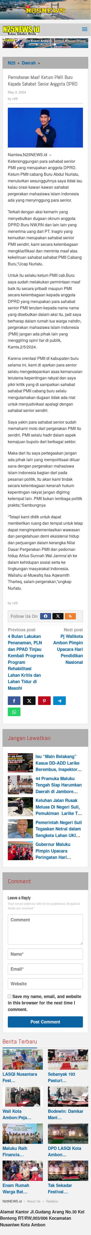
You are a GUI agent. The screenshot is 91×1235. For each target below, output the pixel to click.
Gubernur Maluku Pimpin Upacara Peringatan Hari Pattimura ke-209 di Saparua (55, 857)
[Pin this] (44, 700)
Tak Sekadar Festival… (60, 1188)
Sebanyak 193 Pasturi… (61, 1077)
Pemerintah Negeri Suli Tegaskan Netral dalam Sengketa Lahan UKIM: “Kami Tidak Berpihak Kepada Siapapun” (59, 835)
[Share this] (14, 700)
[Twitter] (58, 616)
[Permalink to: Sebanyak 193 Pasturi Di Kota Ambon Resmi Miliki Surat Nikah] (68, 1059)
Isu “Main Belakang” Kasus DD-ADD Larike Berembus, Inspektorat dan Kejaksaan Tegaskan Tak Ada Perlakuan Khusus (58, 772)
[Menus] (84, 29)
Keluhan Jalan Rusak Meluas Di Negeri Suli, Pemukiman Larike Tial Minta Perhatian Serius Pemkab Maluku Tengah (59, 813)
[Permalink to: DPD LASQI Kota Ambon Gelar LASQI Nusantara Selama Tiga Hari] (68, 1134)
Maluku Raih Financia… (15, 1151)
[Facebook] (45, 616)
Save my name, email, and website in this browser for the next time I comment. (44, 1002)
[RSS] (70, 616)
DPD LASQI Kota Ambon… (64, 1151)
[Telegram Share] (59, 700)
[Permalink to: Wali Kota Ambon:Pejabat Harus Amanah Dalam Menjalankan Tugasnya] (23, 1096)
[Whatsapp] (14, 712)
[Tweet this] (29, 700)
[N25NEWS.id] (21, 29)
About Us (34, 1201)
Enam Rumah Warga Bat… (16, 1188)
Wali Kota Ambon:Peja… (17, 1114)
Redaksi (52, 1201)
